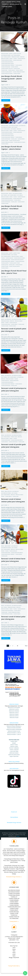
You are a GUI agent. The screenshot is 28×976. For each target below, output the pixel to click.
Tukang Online (19, 70)
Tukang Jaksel (16, 68)
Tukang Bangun (21, 58)
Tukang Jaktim (4, 264)
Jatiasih (24, 319)
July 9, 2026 (3, 276)
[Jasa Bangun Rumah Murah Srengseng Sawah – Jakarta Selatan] (14, 41)
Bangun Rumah (4, 53)
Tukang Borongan (5, 66)
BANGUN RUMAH (14, 723)
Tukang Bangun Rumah (6, 60)
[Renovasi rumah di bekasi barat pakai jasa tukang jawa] (14, 534)
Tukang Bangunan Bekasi (7, 61)
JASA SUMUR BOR (14, 768)
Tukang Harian (14, 66)
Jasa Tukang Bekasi (15, 55)
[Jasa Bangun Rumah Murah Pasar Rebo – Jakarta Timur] (14, 241)
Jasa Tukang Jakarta (6, 56)
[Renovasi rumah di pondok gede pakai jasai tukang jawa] (14, 423)
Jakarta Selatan (17, 53)
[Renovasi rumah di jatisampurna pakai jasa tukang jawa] (14, 363)
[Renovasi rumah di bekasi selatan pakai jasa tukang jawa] (14, 479)
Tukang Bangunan (17, 60)
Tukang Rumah (16, 73)
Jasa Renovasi (22, 125)
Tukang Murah (11, 70)
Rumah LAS (14, 812)
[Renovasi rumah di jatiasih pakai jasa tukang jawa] (14, 307)
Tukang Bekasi (18, 65)
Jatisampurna (20, 377)
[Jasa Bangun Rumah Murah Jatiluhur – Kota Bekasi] (14, 181)
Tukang (15, 58)
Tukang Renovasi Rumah (7, 73)
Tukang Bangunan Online (7, 63)
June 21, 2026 (4, 394)
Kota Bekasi (13, 128)
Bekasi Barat (8, 546)
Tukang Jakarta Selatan (7, 68)
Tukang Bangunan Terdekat (8, 65)
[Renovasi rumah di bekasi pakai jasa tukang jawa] (14, 593)
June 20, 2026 (4, 450)
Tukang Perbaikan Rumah (19, 71)
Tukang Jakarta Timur (14, 263)
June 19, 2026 (4, 505)
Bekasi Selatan (8, 491)
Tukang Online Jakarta (6, 71)
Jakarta (11, 53)
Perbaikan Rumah (16, 56)
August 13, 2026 (4, 84)
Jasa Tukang (14, 127)
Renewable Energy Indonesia (14, 822)
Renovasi (22, 56)
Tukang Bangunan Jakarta (17, 259)
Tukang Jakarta (5, 263)
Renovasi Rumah (5, 58)
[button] (25, 973)
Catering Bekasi (14, 817)
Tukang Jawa (4, 70)
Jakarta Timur (16, 253)
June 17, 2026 (4, 622)
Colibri (17, 836)
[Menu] (25, 4)
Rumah (11, 58)
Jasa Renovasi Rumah (6, 127)
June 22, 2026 (4, 334)
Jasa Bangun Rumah (6, 55)
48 (17, 645)
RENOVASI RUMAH (14, 704)
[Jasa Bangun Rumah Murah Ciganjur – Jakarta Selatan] (14, 113)
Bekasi (10, 193)
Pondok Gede (14, 436)
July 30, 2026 (4, 212)
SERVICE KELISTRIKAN (14, 761)
